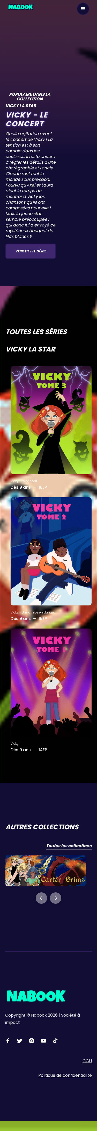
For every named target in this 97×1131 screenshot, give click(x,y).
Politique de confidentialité (65, 1075)
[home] (21, 7)
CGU (87, 1061)
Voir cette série (30, 251)
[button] (83, 9)
